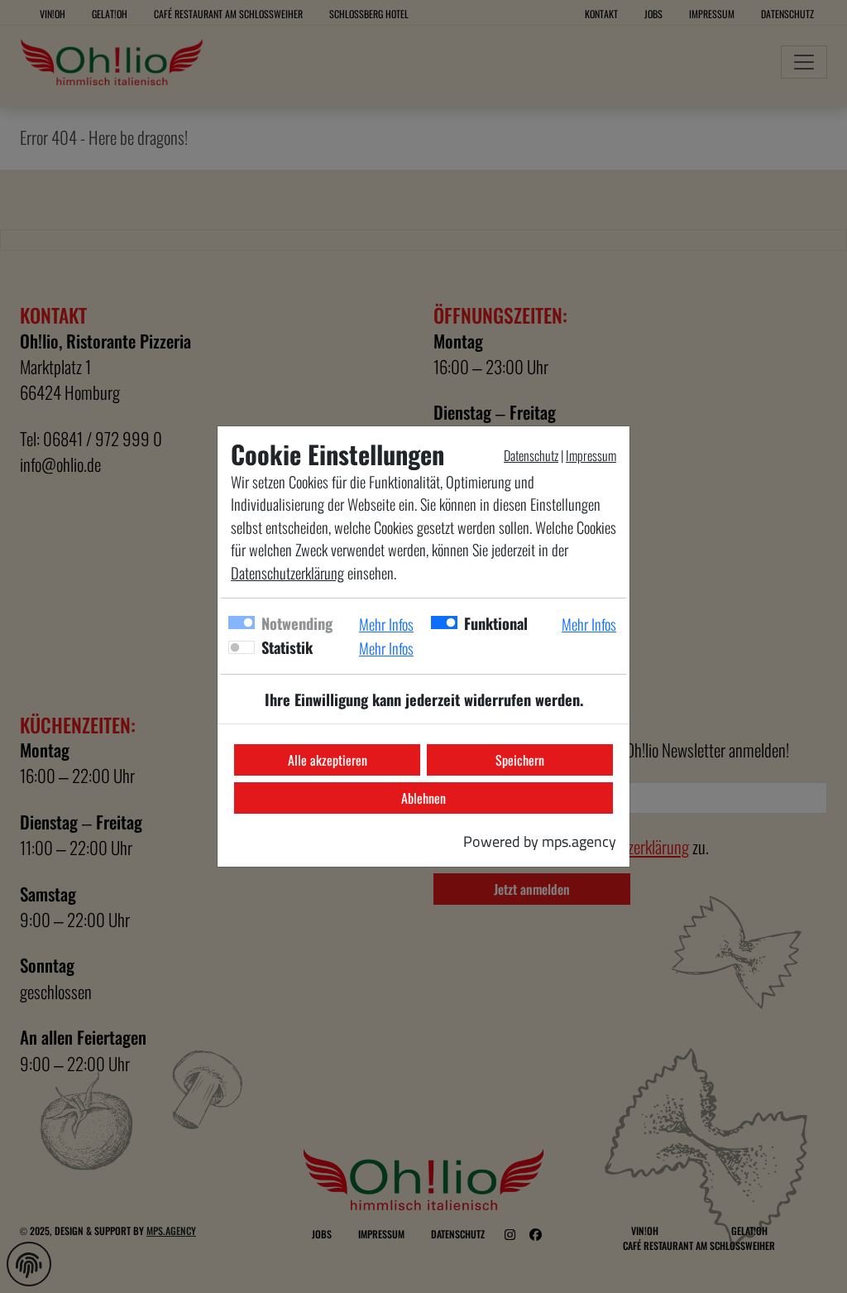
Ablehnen (423, 798)
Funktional (496, 623)
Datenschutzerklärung (287, 572)
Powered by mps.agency (539, 841)
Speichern (519, 760)
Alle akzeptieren (327, 760)
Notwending (297, 623)
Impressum (591, 455)
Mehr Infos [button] (386, 624)
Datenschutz (531, 455)
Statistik (287, 647)
